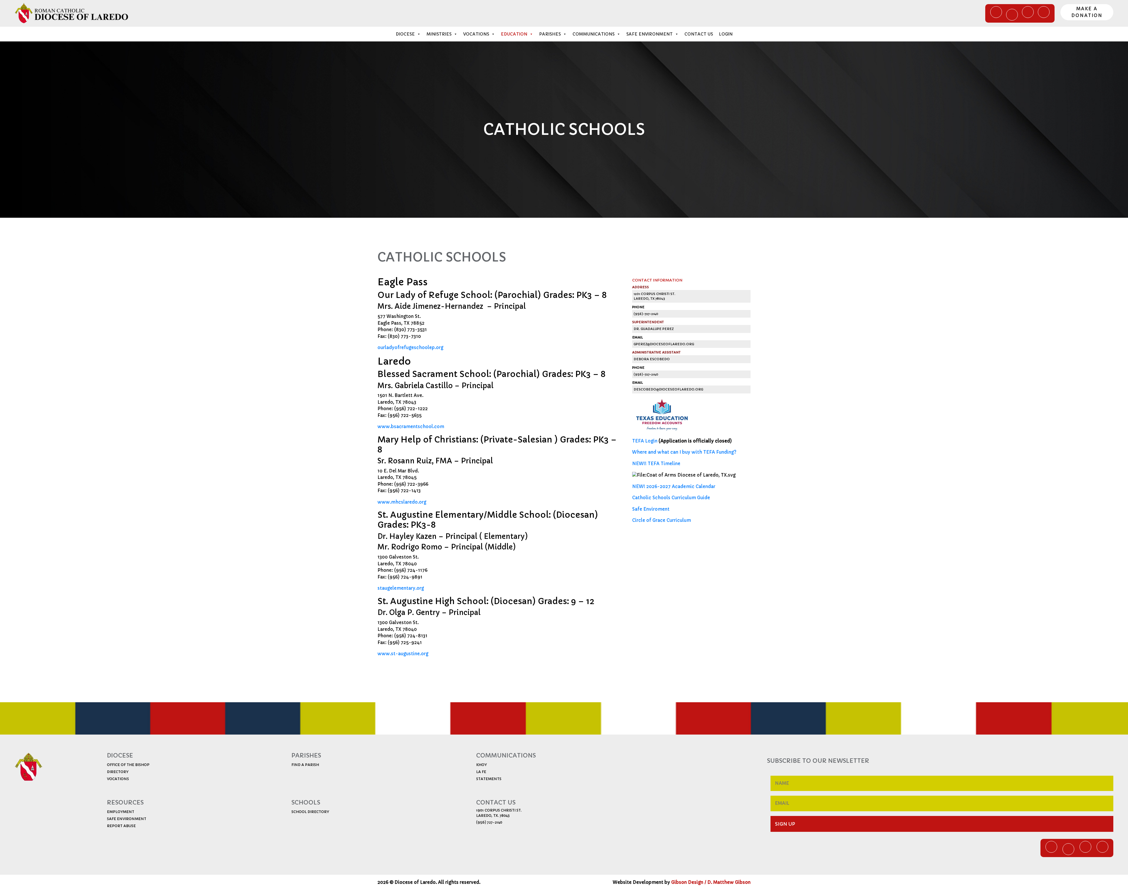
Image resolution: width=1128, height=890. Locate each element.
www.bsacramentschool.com (410, 426)
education (514, 34)
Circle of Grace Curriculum (661, 520)
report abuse (121, 826)
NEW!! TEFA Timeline (656, 463)
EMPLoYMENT (120, 811)
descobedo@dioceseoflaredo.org (668, 389)
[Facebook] (996, 12)
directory (117, 772)
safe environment (126, 819)
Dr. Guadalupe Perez (654, 329)
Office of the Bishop (128, 764)
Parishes (550, 34)
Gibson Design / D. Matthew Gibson (711, 882)
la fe (481, 772)
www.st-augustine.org (402, 653)
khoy (481, 764)
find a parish (305, 764)
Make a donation (1086, 12)
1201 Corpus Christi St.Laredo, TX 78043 (654, 296)
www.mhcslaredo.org (401, 502)
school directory (310, 811)
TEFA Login (644, 441)
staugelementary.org (400, 588)
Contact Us (698, 34)
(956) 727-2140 (489, 822)
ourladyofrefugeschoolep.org (410, 347)
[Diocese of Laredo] (72, 13)
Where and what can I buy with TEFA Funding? (684, 452)
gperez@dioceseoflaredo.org (664, 344)
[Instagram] (1044, 12)
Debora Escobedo (652, 359)
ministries (439, 34)
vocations (118, 779)
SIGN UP (785, 824)
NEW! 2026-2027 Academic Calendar (673, 486)
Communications (594, 34)
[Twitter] (1012, 15)
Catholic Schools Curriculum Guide (671, 497)
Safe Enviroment (650, 509)
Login (726, 34)
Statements (488, 779)
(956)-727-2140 (646, 314)
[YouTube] (1028, 12)
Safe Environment (649, 34)
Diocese (405, 34)
